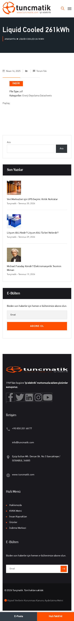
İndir (16, 83)
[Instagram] (38, 397)
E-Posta (18, 616)
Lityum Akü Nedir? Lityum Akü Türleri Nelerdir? (33, 233)
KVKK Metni (15, 511)
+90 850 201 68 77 (22, 428)
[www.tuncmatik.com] (8, 475)
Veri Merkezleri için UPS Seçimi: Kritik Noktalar (32, 199)
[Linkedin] (29, 397)
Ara (8, 142)
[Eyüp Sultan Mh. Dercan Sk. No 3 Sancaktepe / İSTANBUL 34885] (8, 457)
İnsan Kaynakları (18, 516)
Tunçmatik (12, 203)
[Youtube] (47, 397)
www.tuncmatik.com (23, 474)
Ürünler (13, 522)
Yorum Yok (41, 71)
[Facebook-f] (10, 397)
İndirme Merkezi (17, 528)
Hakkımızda (15, 505)
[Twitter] (19, 397)
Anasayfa (10, 39)
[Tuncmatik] (27, 9)
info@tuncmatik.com (23, 442)
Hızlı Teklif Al (55, 616)
